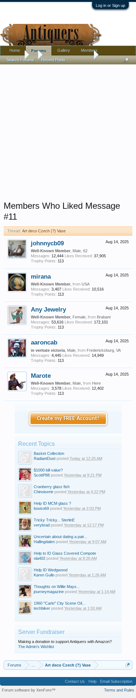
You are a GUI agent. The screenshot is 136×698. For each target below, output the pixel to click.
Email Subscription (116, 681)
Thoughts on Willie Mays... (57, 586)
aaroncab (44, 342)
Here (96, 383)
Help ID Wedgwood (50, 570)
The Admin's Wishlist (36, 646)
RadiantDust (44, 458)
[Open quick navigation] (127, 665)
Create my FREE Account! (68, 419)
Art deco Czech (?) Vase (44, 231)
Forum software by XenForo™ (28, 690)
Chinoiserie (43, 492)
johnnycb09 (47, 243)
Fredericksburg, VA (104, 350)
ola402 (39, 558)
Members (89, 50)
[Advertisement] (68, 131)
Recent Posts (53, 60)
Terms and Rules (119, 690)
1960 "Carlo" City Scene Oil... (59, 603)
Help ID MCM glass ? (52, 503)
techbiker (42, 608)
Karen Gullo (44, 575)
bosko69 (41, 508)
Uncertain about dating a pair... (60, 536)
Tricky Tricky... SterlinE (54, 520)
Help (92, 681)
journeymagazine (49, 591)
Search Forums (20, 60)
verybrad (42, 525)
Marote (41, 375)
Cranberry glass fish (52, 487)
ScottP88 (42, 475)
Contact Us (75, 681)
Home (14, 50)
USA (86, 284)
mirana (41, 276)
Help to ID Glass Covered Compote (65, 553)
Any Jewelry (48, 309)
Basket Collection (49, 453)
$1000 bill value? (48, 470)
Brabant (104, 317)
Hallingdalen (44, 542)
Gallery (63, 50)
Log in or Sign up (110, 5)
